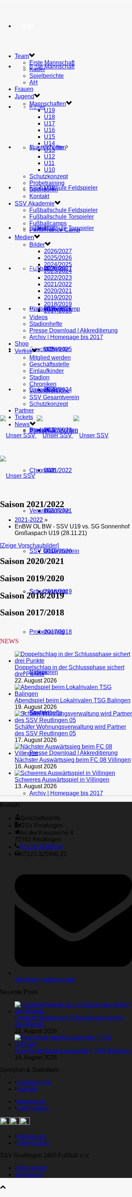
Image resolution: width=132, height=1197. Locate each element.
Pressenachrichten (53, 431)
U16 (49, 130)
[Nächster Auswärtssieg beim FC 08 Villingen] (73, 753)
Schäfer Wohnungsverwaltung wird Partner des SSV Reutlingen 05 (70, 730)
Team (27, 26)
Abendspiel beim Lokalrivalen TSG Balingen (73, 700)
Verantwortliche (49, 510)
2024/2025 (58, 264)
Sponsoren (43, 189)
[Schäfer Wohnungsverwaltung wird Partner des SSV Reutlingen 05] (73, 720)
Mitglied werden (50, 357)
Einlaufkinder (46, 371)
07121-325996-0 (41, 847)
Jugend (30, 107)
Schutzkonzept (48, 176)
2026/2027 (58, 251)
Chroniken (42, 470)
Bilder (37, 244)
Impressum (30, 1101)
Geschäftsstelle (49, 349)
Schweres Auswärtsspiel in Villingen (62, 779)
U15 (49, 137)
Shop (27, 228)
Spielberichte (46, 76)
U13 (49, 150)
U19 (49, 110)
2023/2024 (58, 271)
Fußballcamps (48, 223)
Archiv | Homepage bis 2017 (66, 793)
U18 (49, 117)
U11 (49, 163)
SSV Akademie (35, 203)
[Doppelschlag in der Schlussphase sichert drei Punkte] (73, 661)
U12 (49, 156)
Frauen (24, 89)
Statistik (26, 1089)
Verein (29, 268)
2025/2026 (58, 258)
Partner (32, 309)
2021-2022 (29, 520)
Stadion (39, 377)
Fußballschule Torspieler (61, 217)
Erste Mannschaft (51, 66)
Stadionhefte (45, 324)
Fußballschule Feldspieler (63, 188)
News (28, 389)
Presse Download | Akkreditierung (73, 330)
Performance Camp (54, 230)
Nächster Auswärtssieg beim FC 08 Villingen (73, 760)
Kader (37, 69)
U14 (49, 143)
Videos (38, 317)
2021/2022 (58, 470)
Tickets (24, 417)
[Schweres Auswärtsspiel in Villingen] (65, 773)
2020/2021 (58, 291)
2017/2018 (58, 632)
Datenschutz (32, 1108)
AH (33, 82)
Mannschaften (47, 104)
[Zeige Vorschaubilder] (29, 545)
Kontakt (39, 196)
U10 (49, 170)
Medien (24, 237)
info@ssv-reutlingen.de (45, 979)
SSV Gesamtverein (54, 551)
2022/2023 (58, 277)
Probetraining (47, 183)
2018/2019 (58, 304)
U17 (49, 123)
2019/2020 (58, 297)
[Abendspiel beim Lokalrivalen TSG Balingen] (73, 694)
